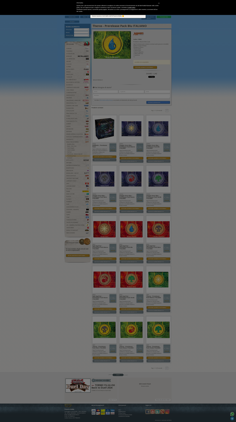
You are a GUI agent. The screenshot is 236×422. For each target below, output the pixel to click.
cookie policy (131, 7)
